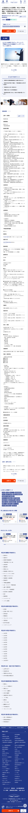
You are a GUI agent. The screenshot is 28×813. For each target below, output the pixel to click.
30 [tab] (15, 524)
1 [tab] (5, 544)
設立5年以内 (4, 755)
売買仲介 (5, 557)
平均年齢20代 (6, 706)
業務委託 (5, 616)
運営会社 (13, 788)
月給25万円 (14, 505)
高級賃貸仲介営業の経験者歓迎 (8, 496)
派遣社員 (5, 620)
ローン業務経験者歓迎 (6, 745)
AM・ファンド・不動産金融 (9, 585)
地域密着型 (17, 755)
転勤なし (5, 684)
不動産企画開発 (6, 582)
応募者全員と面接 (5, 736)
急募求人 (4, 734)
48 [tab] (22, 524)
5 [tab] (5, 524)
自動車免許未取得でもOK (19, 762)
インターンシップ (7, 625)
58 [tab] (26, 524)
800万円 (5, 656)
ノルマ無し (5, 697)
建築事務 (5, 596)
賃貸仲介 (5, 555)
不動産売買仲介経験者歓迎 (7, 742)
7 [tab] (16, 544)
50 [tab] (23, 524)
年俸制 (3, 751)
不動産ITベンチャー (6, 784)
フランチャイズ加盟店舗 (6, 757)
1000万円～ (6, 660)
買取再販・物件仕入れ (8, 571)
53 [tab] (24, 524)
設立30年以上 (4, 759)
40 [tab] (19, 524)
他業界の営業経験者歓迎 (17, 494)
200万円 (5, 633)
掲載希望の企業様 (13, 790)
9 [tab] (20, 544)
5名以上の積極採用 (5, 738)
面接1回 (16, 736)
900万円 (5, 658)
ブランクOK (6, 702)
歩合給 (16, 749)
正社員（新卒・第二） (8, 611)
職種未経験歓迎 (5, 749)
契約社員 (5, 613)
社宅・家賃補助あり (7, 717)
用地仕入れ (12, 492)
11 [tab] (24, 544)
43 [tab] (20, 524)
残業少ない (4, 503)
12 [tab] (8, 524)
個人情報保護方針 (20, 788)
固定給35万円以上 (18, 753)
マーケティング (6, 598)
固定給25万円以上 (12, 500)
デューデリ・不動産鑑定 (8, 589)
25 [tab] (13, 524)
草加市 (7, 236)
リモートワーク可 (7, 709)
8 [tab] (6, 524)
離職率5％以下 (6, 704)
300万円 (5, 638)
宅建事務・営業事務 (7, 578)
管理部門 (5, 580)
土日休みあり (6, 669)
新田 (10, 242)
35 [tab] (17, 524)
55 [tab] (25, 524)
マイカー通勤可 (6, 690)
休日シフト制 (16, 503)
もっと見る (14, 70)
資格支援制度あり (12, 501)
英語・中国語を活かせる (6, 760)
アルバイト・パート (7, 618)
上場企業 (18, 500)
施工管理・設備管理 (7, 591)
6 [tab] (14, 544)
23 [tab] (12, 524)
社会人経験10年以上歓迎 (14, 26)
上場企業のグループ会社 (19, 759)
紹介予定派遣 (6, 622)
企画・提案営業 (6, 587)
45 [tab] (21, 524)
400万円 (5, 642)
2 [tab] (7, 544)
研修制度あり (19, 501)
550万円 (5, 649)
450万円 (5, 644)
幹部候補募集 (17, 734)
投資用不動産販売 (7, 560)
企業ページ (22, 16)
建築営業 (5, 566)
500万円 (5, 647)
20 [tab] (11, 524)
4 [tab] (11, 544)
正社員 (4, 609)
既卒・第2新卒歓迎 (18, 747)
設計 (4, 594)
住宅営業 (5, 564)
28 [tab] (14, 524)
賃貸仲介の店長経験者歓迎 (7, 498)
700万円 (5, 653)
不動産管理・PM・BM (8, 562)
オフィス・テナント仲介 (8, 573)
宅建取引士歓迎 (5, 501)
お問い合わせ (22, 790)
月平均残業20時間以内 (6, 505)
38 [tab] (18, 524)
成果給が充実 (4, 500)
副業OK (5, 700)
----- (4, 243)
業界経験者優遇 (6, 26)
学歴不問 (16, 760)
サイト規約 (5, 790)
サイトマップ (7, 788)
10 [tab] (7, 524)
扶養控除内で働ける (7, 695)
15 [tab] (9, 524)
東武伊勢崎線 (6, 242)
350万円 (5, 640)
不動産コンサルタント (8, 576)
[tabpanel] (9, 518)
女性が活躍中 (6, 693)
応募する (9, 31)
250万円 (5, 635)
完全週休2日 (10, 503)
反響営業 (16, 782)
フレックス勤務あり (7, 686)
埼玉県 (4, 236)
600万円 (5, 651)
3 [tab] (9, 544)
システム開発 (6, 600)
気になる (22, 31)
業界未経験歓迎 (16, 498)
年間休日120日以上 (7, 673)
